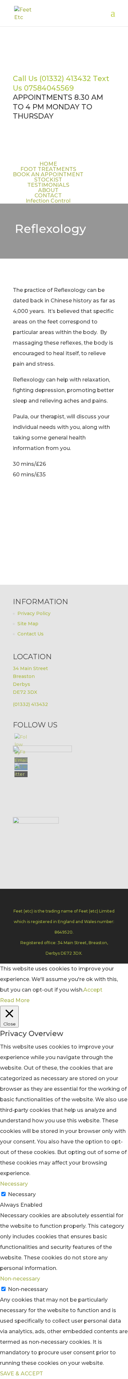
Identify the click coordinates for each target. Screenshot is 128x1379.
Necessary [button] (14, 1184)
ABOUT (48, 190)
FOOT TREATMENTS (48, 169)
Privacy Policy (34, 613)
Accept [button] (92, 990)
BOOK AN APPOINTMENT (48, 174)
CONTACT (48, 195)
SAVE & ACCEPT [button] (21, 1373)
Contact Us (30, 634)
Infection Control (48, 201)
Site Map (27, 624)
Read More (15, 1000)
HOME (48, 164)
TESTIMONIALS (48, 185)
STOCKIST (48, 180)
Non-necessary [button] (20, 1279)
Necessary (22, 1194)
